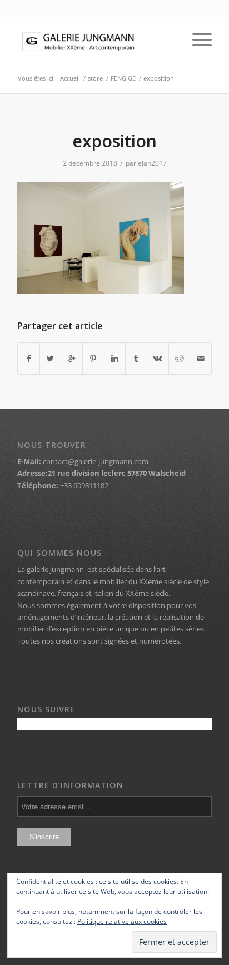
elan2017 (152, 163)
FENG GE (123, 78)
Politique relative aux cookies (122, 921)
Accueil (70, 78)
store (95, 78)
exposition (114, 141)
